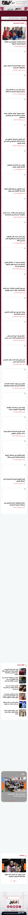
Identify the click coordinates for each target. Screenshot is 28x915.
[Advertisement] (14, 539)
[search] (2, 8)
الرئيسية (23, 18)
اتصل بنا (6, 910)
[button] (14, 800)
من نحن (21, 910)
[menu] (26, 8)
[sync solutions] (21, 913)
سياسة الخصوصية (14, 910)
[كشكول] (14, 902)
